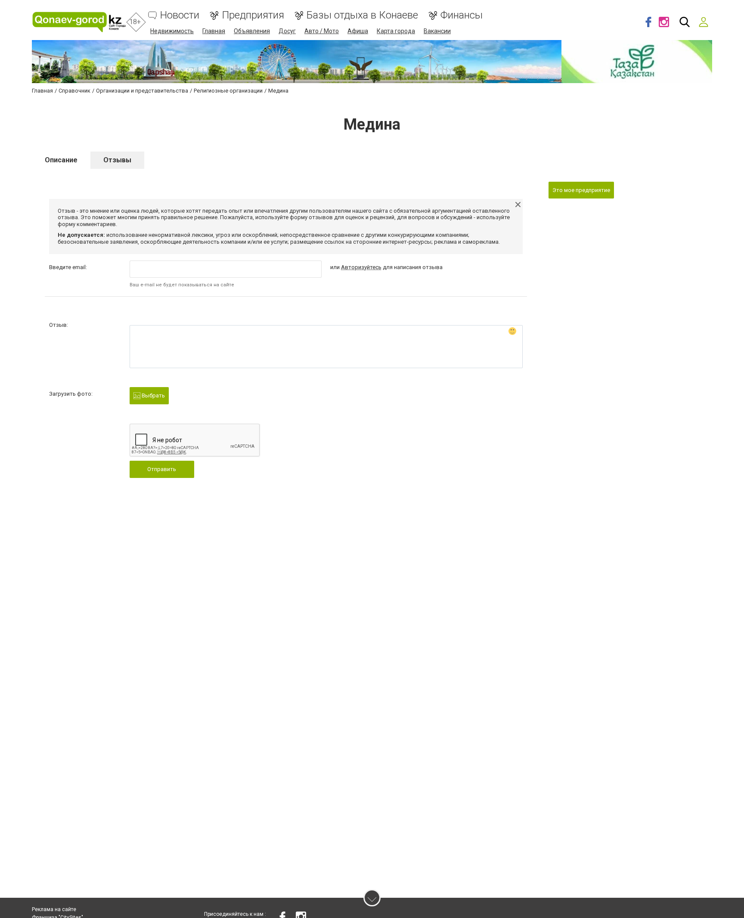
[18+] (79, 22)
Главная (213, 31)
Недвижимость (172, 31)
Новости (179, 15)
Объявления (252, 31)
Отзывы (117, 160)
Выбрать (152, 395)
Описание (61, 160)
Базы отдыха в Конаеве (362, 15)
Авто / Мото (321, 31)
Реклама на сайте (54, 909)
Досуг (287, 31)
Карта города (396, 31)
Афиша (357, 31)
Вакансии (437, 31)
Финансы (461, 15)
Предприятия (253, 15)
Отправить (161, 469)
